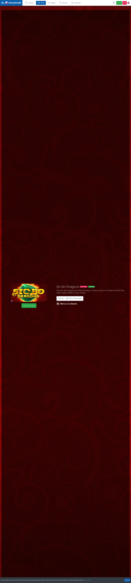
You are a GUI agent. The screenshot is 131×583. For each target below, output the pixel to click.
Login (124, 3)
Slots (42, 3)
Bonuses (77, 3)
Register (119, 3)
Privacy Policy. (87, 580)
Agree (127, 580)
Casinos (61, 298)
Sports (64, 3)
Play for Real (29, 305)
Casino (30, 3)
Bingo (53, 3)
